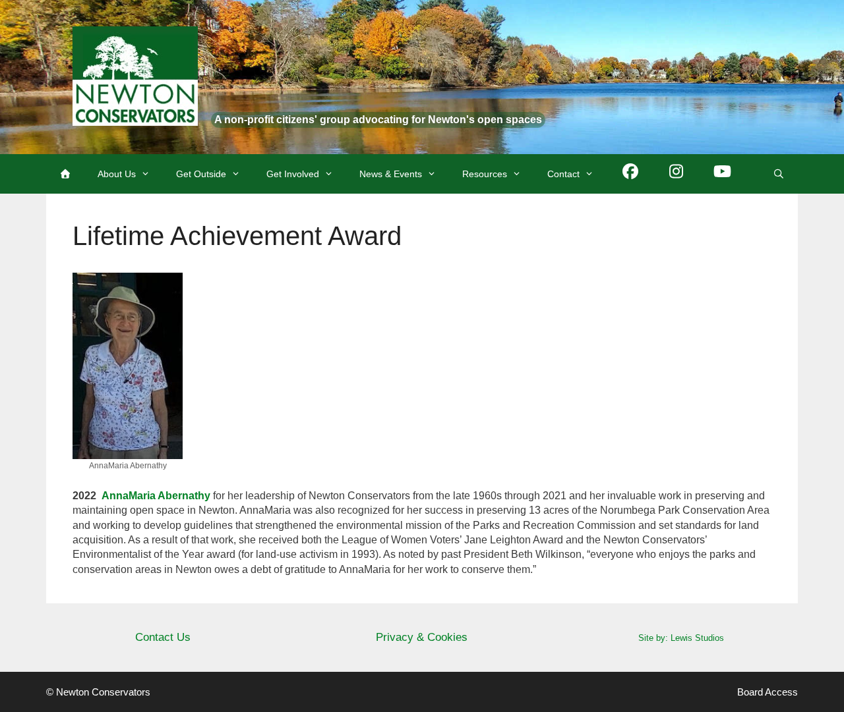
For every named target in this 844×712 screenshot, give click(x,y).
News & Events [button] (390, 174)
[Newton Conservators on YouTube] (723, 174)
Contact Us (163, 637)
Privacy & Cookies (421, 637)
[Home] (65, 174)
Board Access (767, 692)
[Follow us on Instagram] (676, 174)
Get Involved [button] (292, 174)
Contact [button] (563, 174)
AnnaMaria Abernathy (156, 495)
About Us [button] (117, 174)
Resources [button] (484, 174)
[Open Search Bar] (779, 174)
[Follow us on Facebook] (630, 174)
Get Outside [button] (201, 174)
